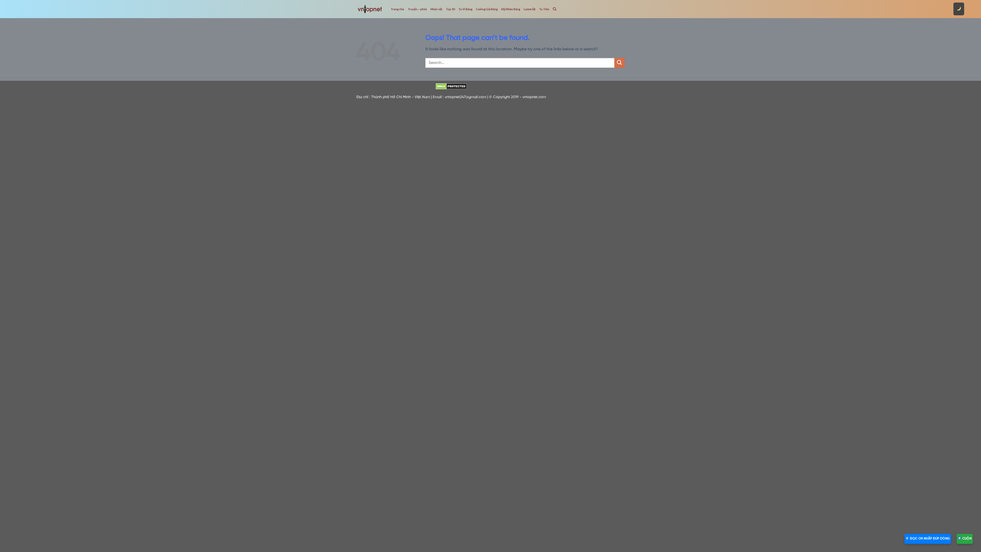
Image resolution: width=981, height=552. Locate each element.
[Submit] (619, 63)
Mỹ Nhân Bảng (510, 9)
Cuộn (966, 538)
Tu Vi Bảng (465, 9)
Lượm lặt (529, 9)
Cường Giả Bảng (487, 9)
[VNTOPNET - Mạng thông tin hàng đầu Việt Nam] (369, 9)
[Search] (554, 9)
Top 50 (450, 9)
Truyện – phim (417, 9)
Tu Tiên (544, 9)
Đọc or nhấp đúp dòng (929, 538)
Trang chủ (397, 9)
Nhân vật (436, 9)
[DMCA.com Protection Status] (451, 86)
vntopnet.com (534, 97)
